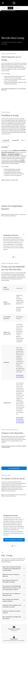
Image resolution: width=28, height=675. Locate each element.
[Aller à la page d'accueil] (14, 3)
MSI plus (3, 154)
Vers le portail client (14, 468)
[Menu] (3, 3)
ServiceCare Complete (13, 154)
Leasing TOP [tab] (6, 140)
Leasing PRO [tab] (15, 140)
